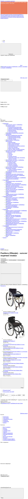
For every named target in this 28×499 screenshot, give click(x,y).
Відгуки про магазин (7, 436)
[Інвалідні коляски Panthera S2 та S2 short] (15, 357)
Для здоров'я (6, 180)
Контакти (6, 17)
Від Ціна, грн (3, 395)
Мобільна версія (23, 413)
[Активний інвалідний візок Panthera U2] (15, 351)
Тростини (10, 154)
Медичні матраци (12, 130)
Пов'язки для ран (12, 138)
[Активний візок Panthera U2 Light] (15, 299)
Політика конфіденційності (9, 440)
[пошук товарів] (11, 86)
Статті (16, 15)
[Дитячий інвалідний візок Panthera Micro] (15, 371)
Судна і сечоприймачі (13, 165)
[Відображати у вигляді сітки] (11, 268)
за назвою (3, 261)
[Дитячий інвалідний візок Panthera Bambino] (15, 364)
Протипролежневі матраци (14, 136)
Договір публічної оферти (14, 17)
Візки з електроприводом (14, 143)
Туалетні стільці (11, 162)
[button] (14, 9)
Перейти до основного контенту (8, 1)
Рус (4, 41)
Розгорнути (3, 285)
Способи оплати (11, 14)
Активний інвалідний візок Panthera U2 (12, 353)
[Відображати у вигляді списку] (11, 279)
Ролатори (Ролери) (12, 156)
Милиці (10, 152)
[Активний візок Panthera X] (15, 327)
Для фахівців (6, 225)
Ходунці (10, 155)
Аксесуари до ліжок (12, 131)
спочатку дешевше (12, 260)
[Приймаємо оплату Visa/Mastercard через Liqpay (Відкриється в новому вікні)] (12, 403)
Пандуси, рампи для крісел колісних (16, 149)
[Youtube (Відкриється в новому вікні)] (10, 28)
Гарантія (17, 14)
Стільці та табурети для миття (15, 169)
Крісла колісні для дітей (13, 144)
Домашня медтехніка (7, 196)
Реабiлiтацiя (5, 123)
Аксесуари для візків (13, 147)
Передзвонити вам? (5, 79)
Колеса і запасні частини (13, 148)
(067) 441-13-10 (23, 77)
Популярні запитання (10, 15)
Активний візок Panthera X (9, 341)
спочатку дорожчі (21, 260)
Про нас (2, 14)
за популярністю (4, 260)
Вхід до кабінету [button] (6, 427)
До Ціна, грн (14, 395)
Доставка (6, 14)
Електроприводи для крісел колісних (16, 145)
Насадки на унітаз (12, 163)
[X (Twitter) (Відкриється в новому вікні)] (10, 38)
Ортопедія (5, 209)
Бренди (4, 237)
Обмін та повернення (8, 433)
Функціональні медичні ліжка (15, 127)
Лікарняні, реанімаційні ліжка (15, 128)
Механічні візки (11, 142)
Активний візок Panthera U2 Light (10, 312)
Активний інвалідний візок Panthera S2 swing (13, 348)
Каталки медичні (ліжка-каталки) (15, 129)
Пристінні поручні (12, 170)
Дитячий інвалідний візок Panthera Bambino (13, 366)
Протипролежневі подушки (14, 137)
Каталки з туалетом (12, 164)
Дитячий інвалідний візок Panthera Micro (12, 373)
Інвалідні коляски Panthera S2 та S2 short (12, 359)
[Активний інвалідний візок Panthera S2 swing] (15, 345)
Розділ (22, 387)
